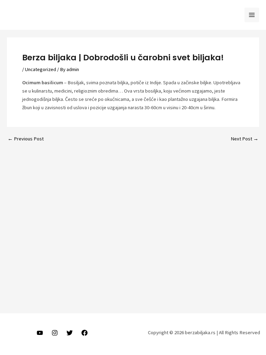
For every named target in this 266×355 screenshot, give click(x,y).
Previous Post (26, 138)
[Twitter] (69, 333)
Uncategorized (40, 69)
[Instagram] (55, 333)
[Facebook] (84, 333)
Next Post (244, 138)
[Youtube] (40, 333)
